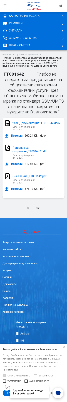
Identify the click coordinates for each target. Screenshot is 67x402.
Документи (9, 284)
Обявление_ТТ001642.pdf (30, 176)
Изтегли (16, 135)
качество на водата (24, 15)
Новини (7, 277)
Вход (60, 6)
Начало (7, 54)
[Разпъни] (5, 6)
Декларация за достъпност (20, 263)
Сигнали (16, 30)
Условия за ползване (16, 256)
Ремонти (16, 23)
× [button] (64, 346)
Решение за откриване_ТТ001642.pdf (29, 149)
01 (29, 208)
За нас (7, 291)
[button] (4, 375)
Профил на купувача (27, 54)
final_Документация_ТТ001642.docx (36, 123)
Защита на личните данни (18, 242)
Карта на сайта (12, 249)
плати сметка (20, 45)
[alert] (33, 373)
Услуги (7, 270)
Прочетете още (10, 369)
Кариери (8, 298)
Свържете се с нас (23, 38)
